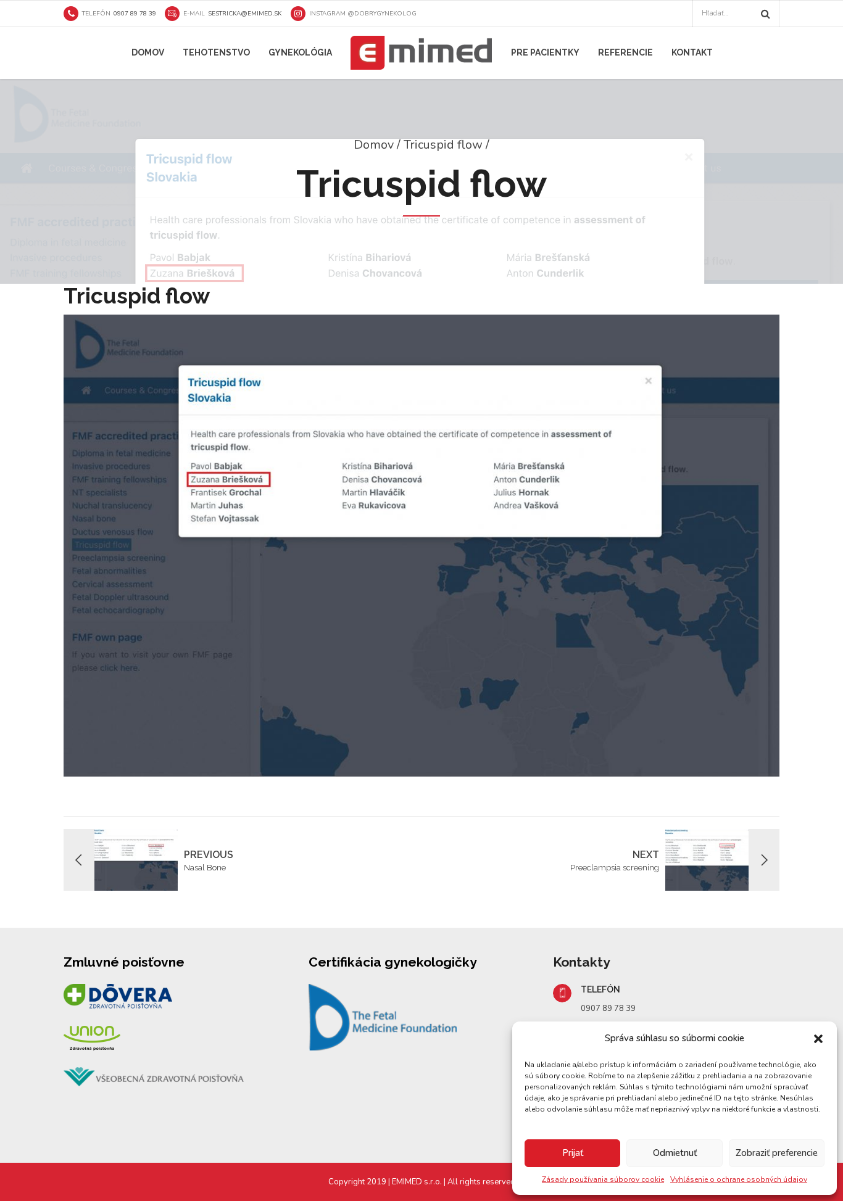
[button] (818, 1039)
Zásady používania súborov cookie (603, 1179)
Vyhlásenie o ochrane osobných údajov (738, 1179)
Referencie (625, 52)
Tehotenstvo (216, 52)
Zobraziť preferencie (777, 1153)
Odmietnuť (675, 1153)
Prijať (572, 1153)
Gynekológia (300, 52)
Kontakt (692, 52)
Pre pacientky (545, 52)
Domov (147, 52)
